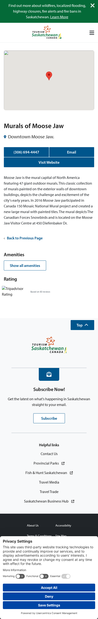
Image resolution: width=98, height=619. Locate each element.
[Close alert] (92, 5)
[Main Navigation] (91, 33)
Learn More (59, 17)
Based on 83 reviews (40, 291)
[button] (82, 325)
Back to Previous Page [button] (25, 238)
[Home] (46, 33)
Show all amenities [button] (25, 265)
